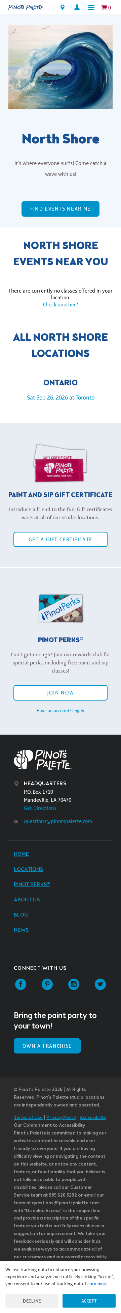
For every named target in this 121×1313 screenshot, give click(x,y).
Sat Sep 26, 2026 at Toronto (60, 397)
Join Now (60, 692)
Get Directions (40, 808)
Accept (89, 1301)
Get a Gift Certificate (60, 539)
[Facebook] (21, 984)
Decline (32, 1301)
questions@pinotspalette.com (58, 821)
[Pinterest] (47, 984)
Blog (21, 915)
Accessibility (93, 1118)
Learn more (96, 1283)
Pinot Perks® (32, 884)
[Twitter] (100, 984)
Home (21, 854)
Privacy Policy (61, 1118)
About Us (27, 899)
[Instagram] (74, 984)
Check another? (60, 304)
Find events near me (60, 209)
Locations (28, 869)
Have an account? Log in (60, 710)
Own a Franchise (47, 1046)
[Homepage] (26, 7)
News (21, 930)
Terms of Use (28, 1118)
